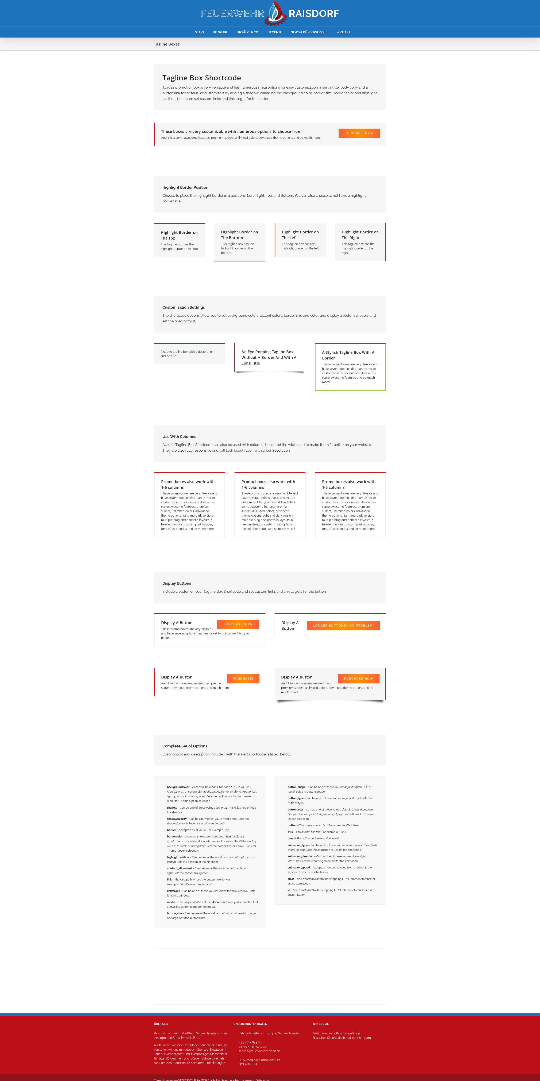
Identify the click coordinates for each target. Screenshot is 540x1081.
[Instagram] (317, 1056)
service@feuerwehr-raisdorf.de (260, 1051)
